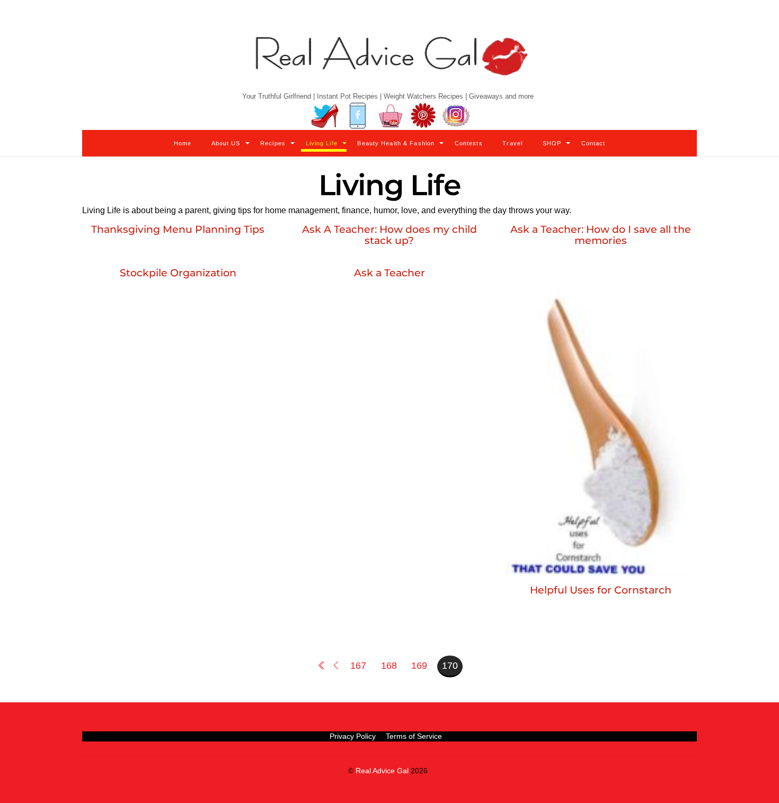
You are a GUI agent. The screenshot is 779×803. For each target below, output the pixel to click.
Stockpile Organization (178, 272)
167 (358, 665)
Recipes (273, 143)
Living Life (322, 143)
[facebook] (357, 115)
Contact (593, 143)
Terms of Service (414, 736)
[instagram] (456, 115)
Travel (512, 143)
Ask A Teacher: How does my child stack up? (389, 235)
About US (226, 143)
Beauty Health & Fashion (396, 143)
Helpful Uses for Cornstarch (600, 589)
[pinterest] (423, 115)
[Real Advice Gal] (389, 65)
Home (182, 143)
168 (389, 665)
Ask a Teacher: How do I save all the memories (600, 235)
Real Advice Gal (382, 771)
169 (419, 665)
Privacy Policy (353, 736)
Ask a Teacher (389, 272)
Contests (469, 143)
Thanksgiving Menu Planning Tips (177, 229)
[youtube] (390, 115)
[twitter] (325, 115)
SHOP (552, 143)
